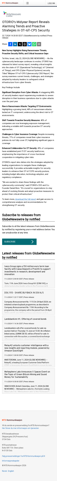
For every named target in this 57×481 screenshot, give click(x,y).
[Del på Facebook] (10, 44)
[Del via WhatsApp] (34, 44)
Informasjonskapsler (10, 461)
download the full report (25, 199)
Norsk (4, 471)
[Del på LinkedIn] (15, 44)
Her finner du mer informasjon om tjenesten (20, 428)
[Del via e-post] (39, 44)
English (11, 471)
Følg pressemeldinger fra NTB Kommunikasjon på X (23, 456)
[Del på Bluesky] (29, 44)
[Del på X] (20, 44)
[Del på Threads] (25, 44)
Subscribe (9, 241)
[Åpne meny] (28, 3)
